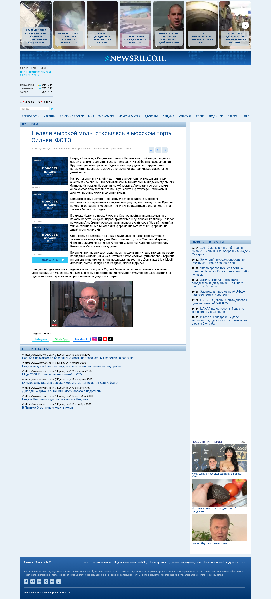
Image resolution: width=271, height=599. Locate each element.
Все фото (50, 260)
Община (168, 116)
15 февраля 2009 (82, 379)
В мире (61, 362)
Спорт (200, 116)
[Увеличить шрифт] (158, 150)
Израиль (49, 116)
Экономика (106, 116)
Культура (185, 116)
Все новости (30, 116)
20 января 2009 (81, 387)
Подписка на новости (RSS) (130, 562)
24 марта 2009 (77, 362)
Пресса (232, 116)
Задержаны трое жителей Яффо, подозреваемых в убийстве (219, 293)
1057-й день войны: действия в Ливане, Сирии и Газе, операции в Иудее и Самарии (221, 251)
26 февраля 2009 (82, 371)
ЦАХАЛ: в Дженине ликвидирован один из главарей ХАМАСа (219, 301)
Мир (91, 116)
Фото (245, 116)
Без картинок (158, 562)
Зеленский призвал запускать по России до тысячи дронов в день (218, 261)
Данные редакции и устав (185, 562)
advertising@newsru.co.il (230, 562)
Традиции (216, 116)
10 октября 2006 (81, 404)
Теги (85, 562)
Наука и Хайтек (129, 116)
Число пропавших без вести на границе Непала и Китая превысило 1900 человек (220, 271)
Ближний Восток (72, 116)
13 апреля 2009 (81, 354)
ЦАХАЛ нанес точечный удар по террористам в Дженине (218, 310)
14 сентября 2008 (82, 396)
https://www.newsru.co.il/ (39, 354)
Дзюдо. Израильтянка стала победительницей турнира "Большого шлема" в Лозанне (217, 283)
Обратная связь (101, 562)
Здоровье (151, 116)
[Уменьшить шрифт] (151, 150)
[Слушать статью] (168, 150)
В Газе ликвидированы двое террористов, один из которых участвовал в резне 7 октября (220, 320)
